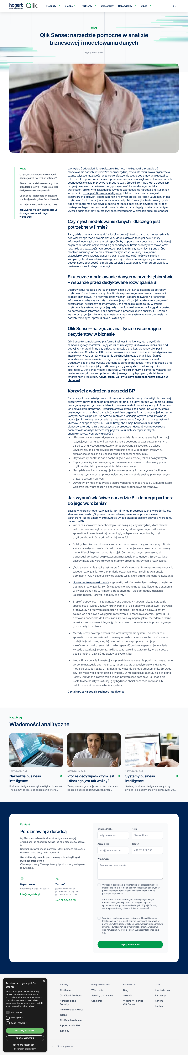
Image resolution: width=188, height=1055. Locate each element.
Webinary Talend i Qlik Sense (133, 1002)
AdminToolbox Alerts (71, 1009)
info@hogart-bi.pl (30, 894)
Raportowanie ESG (70, 1025)
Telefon (135, 844)
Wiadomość (103, 859)
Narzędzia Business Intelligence (104, 691)
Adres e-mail (104, 844)
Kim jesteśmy (162, 990)
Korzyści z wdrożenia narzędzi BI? (38, 204)
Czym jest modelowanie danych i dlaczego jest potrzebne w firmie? (38, 176)
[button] (25, 1045)
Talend (63, 1014)
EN (174, 5)
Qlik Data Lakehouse (71, 1020)
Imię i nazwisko (105, 829)
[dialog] (25, 1015)
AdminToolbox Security (68, 1002)
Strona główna (65, 1046)
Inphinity (64, 1030)
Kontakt (159, 1006)
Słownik (127, 995)
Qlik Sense (65, 990)
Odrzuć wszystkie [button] (25, 1038)
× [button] (44, 981)
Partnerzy (160, 995)
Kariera (159, 1000)
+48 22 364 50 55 (65, 900)
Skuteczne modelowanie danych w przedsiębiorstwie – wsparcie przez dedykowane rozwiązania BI (39, 187)
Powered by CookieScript (25, 1049)
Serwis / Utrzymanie (102, 995)
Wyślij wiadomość (130, 944)
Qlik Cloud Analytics (71, 995)
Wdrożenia (97, 990)
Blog (125, 990)
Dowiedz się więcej (26, 1006)
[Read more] (61, 775)
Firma (134, 829)
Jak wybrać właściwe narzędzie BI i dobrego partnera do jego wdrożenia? (39, 213)
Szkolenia (96, 1000)
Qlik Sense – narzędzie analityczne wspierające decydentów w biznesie (39, 197)
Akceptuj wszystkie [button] (25, 1030)
